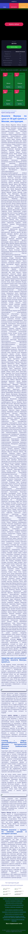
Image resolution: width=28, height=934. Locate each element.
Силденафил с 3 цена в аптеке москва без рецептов (14, 920)
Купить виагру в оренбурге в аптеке (14, 910)
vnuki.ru (14, 1)
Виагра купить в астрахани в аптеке (14, 914)
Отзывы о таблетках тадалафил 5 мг (14, 907)
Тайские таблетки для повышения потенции (14, 898)
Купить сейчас (14, 24)
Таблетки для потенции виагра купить (14, 905)
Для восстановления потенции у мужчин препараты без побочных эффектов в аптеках (14, 916)
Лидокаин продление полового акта (14, 901)
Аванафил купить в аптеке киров (14, 903)
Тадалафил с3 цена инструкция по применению (14, 912)
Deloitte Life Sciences (20, 51)
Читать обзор (14, 47)
